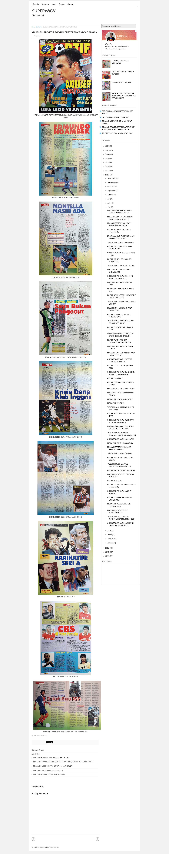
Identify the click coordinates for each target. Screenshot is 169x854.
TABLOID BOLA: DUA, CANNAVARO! (120, 242)
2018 (107, 548)
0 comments (37, 36)
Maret (109, 535)
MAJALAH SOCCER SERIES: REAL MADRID (49, 775)
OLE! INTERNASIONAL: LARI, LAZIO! (120, 439)
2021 (107, 167)
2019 (107, 175)
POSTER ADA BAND (114, 481)
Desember (111, 178)
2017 (107, 552)
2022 (107, 162)
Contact (62, 4)
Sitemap (70, 4)
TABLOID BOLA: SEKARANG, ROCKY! (121, 266)
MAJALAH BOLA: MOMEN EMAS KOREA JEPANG (51, 757)
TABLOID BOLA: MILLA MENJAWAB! (115, 117)
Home (33, 27)
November (111, 182)
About (54, 4)
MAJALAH (39, 27)
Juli (108, 199)
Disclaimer (45, 4)
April (109, 531)
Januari (110, 543)
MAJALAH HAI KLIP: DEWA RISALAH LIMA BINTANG (52, 766)
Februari (110, 539)
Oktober (110, 186)
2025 (107, 150)
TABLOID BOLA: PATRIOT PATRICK (119, 454)
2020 (107, 171)
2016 (107, 556)
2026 (107, 146)
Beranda (36, 4)
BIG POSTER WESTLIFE (115, 403)
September (111, 191)
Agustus (110, 195)
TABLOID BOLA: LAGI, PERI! (122, 82)
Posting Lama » (97, 839)
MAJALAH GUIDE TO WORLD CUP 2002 (48, 770)
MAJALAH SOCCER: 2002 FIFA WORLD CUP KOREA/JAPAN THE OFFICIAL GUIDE (63, 762)
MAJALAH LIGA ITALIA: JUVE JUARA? (120, 389)
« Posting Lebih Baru (33, 839)
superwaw (44, 11)
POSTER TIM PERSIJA (115, 378)
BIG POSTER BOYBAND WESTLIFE (120, 399)
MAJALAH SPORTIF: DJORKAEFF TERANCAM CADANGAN (64, 32)
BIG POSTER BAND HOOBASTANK (120, 443)
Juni (109, 203)
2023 (107, 158)
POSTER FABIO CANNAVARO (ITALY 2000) (117, 133)
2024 (107, 154)
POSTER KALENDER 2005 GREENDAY (121, 470)
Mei (109, 207)
